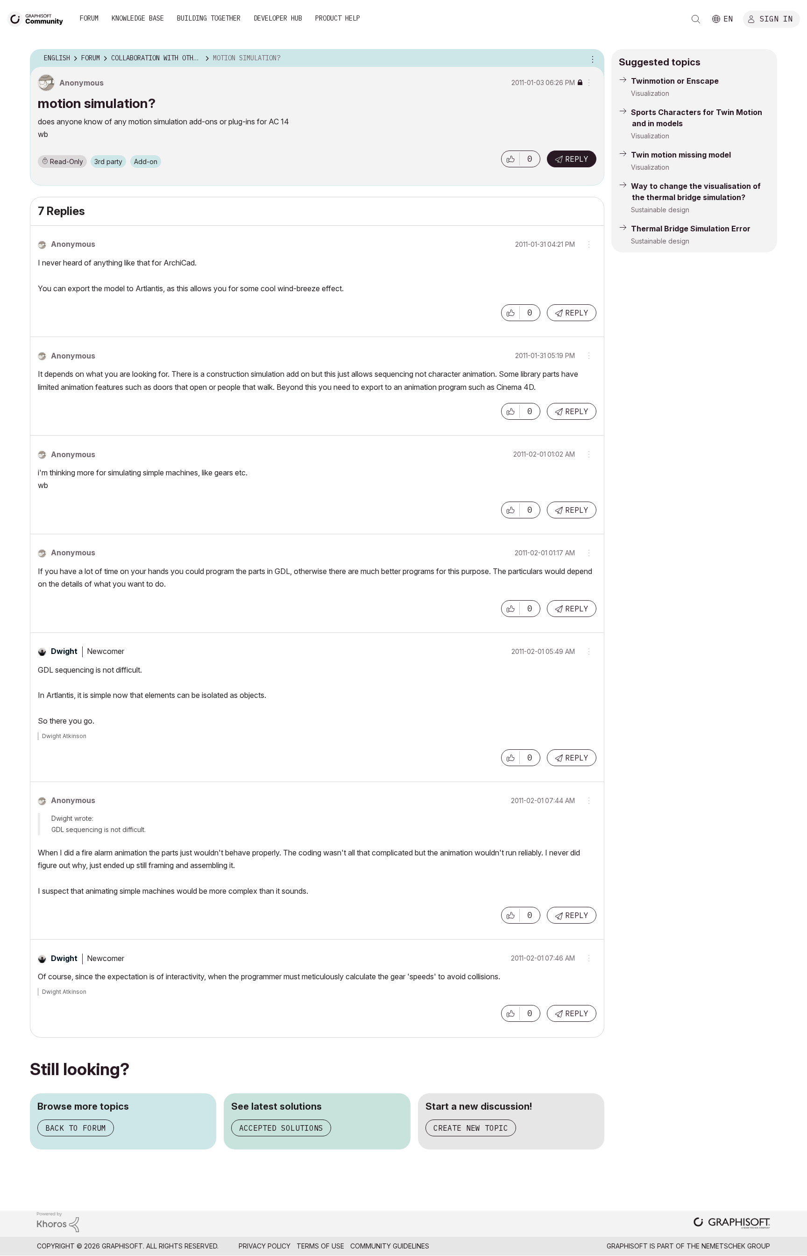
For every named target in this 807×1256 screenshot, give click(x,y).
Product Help (337, 18)
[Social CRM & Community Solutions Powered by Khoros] (58, 1221)
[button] (510, 159)
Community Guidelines (389, 1246)
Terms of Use (320, 1246)
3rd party (108, 161)
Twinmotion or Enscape (675, 81)
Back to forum (75, 1128)
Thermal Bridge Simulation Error (690, 228)
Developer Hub (278, 18)
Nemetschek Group (735, 1246)
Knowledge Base (138, 18)
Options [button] (591, 58)
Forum (89, 18)
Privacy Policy (264, 1246)
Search (696, 19)
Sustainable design (660, 210)
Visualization (650, 93)
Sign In (776, 18)
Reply (576, 159)
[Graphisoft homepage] (732, 1224)
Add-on (145, 161)
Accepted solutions (281, 1128)
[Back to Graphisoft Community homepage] (38, 18)
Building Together (209, 18)
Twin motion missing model (681, 154)
